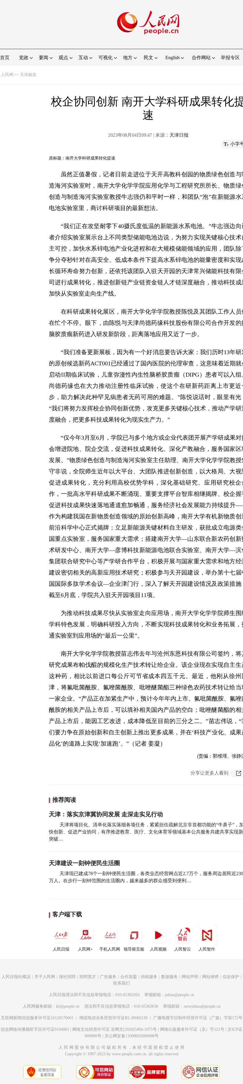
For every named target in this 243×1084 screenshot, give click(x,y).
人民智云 (182, 949)
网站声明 (190, 977)
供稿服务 (149, 977)
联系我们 (121, 983)
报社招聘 (67, 977)
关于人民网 (44, 977)
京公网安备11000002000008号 (132, 1036)
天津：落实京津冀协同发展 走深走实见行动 (106, 814)
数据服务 (169, 977)
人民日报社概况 (16, 977)
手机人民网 (109, 949)
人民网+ (85, 949)
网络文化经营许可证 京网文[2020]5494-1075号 (114, 1029)
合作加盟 (128, 977)
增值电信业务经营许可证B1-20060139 (113, 1018)
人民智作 (207, 949)
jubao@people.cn (179, 995)
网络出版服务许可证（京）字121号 (192, 1029)
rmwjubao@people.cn (202, 1006)
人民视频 (158, 949)
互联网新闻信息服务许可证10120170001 (37, 1018)
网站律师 (210, 977)
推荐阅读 (64, 799)
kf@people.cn (67, 1006)
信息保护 (231, 977)
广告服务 (108, 977)
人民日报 (61, 949)
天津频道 (28, 74)
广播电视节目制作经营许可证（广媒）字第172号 (197, 1018)
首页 (4, 57)
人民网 (7, 74)
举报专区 (230, 57)
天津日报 (179, 135)
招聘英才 (87, 977)
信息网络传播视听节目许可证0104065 (35, 1029)
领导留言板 (134, 949)
